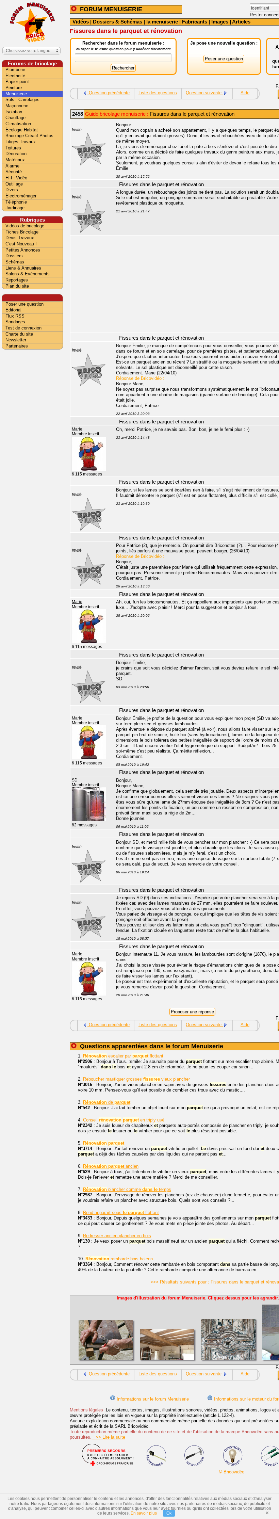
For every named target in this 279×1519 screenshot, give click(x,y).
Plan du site (17, 286)
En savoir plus (144, 1513)
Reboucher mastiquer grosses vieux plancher (136, 1079)
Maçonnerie (16, 105)
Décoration (16, 153)
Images (219, 22)
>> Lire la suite (108, 1437)
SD (75, 780)
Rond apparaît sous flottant (121, 1212)
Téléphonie (16, 202)
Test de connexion (23, 327)
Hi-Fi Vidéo (16, 177)
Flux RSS (14, 316)
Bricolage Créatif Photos (29, 135)
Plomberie (15, 69)
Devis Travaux (19, 237)
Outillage (14, 184)
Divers (11, 189)
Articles (241, 22)
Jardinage (14, 207)
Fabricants (194, 22)
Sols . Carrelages (22, 99)
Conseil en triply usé (123, 1119)
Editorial (13, 309)
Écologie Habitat (21, 129)
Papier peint (17, 81)
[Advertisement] (32, 458)
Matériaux (15, 159)
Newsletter (15, 339)
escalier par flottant (123, 1056)
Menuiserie (16, 93)
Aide (245, 92)
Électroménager (20, 195)
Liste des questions (157, 92)
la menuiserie (162, 22)
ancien (110, 1166)
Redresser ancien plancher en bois (117, 1235)
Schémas (14, 261)
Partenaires (16, 346)
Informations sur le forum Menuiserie (152, 1399)
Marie (77, 429)
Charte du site (19, 334)
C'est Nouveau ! (21, 243)
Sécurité (13, 171)
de (106, 1102)
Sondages (15, 321)
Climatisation (18, 123)
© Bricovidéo (231, 1471)
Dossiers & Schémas (117, 22)
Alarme (12, 165)
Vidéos (80, 22)
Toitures (13, 147)
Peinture (13, 87)
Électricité (15, 75)
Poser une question (24, 304)
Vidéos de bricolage (24, 225)
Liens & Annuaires (23, 268)
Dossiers (14, 255)
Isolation (13, 111)
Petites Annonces (22, 250)
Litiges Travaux (20, 141)
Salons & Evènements (27, 273)
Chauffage (15, 117)
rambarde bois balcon (119, 1258)
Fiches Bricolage (21, 232)
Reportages (16, 279)
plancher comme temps (127, 1189)
